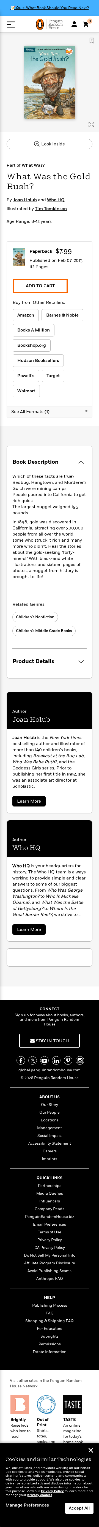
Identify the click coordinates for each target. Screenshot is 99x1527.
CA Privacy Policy (49, 1247)
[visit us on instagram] (80, 1060)
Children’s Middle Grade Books (44, 630)
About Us (49, 1097)
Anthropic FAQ (49, 1278)
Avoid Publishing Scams (50, 1270)
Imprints (49, 1158)
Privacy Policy (49, 1240)
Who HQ (56, 200)
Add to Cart (40, 286)
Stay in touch (52, 1041)
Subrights (49, 1336)
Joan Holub (25, 200)
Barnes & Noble (62, 315)
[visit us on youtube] (44, 1060)
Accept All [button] (79, 1508)
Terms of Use (49, 1232)
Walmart (26, 391)
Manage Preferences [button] (27, 1505)
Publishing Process (49, 1305)
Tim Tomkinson (51, 209)
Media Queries (49, 1193)
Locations (50, 1120)
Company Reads (49, 1209)
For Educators (49, 1328)
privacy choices (39, 1495)
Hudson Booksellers (38, 360)
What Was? (33, 165)
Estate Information (50, 1351)
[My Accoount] (74, 24)
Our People (49, 1112)
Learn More (30, 802)
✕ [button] (90, 1451)
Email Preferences (49, 1224)
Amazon (25, 315)
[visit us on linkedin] (56, 1060)
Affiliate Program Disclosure (49, 1263)
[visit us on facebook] (20, 1060)
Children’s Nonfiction (35, 617)
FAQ (50, 1313)
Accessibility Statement (49, 1143)
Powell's (25, 376)
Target (53, 376)
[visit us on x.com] (32, 1060)
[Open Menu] (11, 24)
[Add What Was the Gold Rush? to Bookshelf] (92, 41)
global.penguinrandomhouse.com (49, 1070)
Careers (50, 1151)
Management (49, 1128)
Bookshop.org (31, 345)
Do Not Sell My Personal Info (49, 1255)
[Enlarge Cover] (91, 124)
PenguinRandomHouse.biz (49, 1216)
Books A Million (33, 330)
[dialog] (49, 1485)
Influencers (49, 1201)
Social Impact (49, 1135)
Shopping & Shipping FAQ (49, 1321)
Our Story (49, 1104)
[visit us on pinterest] (68, 1060)
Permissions (49, 1344)
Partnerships (49, 1185)
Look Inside (52, 144)
